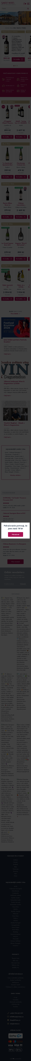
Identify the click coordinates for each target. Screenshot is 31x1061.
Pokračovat (15, 534)
